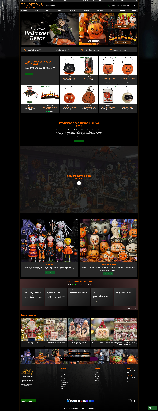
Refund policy (65, 408)
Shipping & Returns (64, 382)
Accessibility (63, 386)
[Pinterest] (131, 401)
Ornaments (97, 374)
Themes (97, 378)
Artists (96, 372)
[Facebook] (129, 401)
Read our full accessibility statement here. (27, 387)
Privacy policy (71, 408)
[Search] (108, 5)
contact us (28, 384)
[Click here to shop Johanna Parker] (108, 261)
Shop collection (49, 272)
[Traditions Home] (32, 5)
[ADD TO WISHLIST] (77, 57)
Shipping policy (84, 408)
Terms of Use (63, 384)
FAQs (61, 376)
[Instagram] (134, 401)
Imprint (62, 388)
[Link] (50, 29)
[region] (79, 296)
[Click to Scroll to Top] (156, 404)
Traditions (28, 376)
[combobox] (77, 5)
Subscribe (94, 358)
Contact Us (63, 374)
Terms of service (77, 408)
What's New (97, 376)
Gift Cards (63, 370)
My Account (63, 378)
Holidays (97, 370)
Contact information (91, 408)
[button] (132, 5)
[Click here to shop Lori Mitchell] (49, 261)
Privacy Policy (63, 380)
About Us (62, 372)
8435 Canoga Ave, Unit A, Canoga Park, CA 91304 (131, 379)
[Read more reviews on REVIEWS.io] (132, 308)
